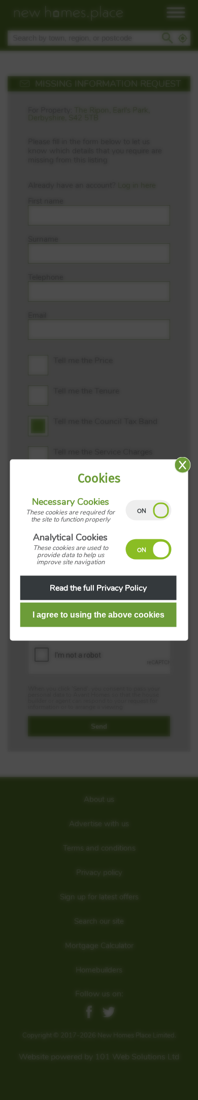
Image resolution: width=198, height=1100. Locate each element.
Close (183, 465)
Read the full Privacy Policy (98, 588)
